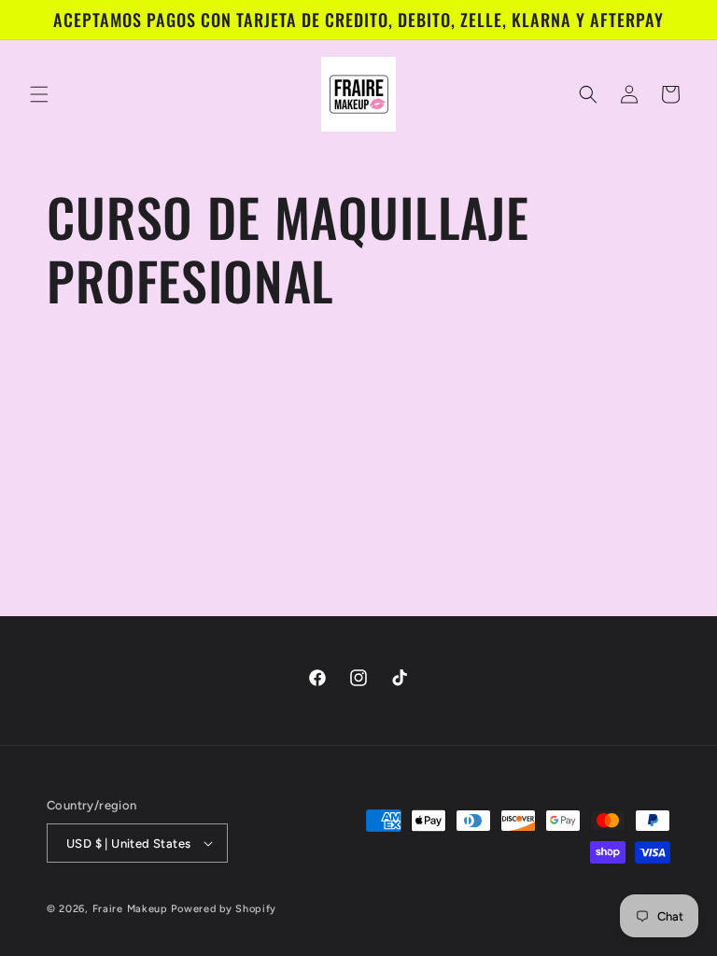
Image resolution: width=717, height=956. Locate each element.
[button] (39, 94)
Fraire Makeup (130, 909)
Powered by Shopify (223, 909)
